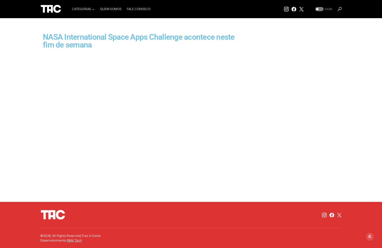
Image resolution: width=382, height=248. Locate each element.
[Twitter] (301, 9)
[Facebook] (294, 9)
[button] (323, 9)
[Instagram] (286, 9)
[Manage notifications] (370, 236)
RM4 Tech (74, 240)
